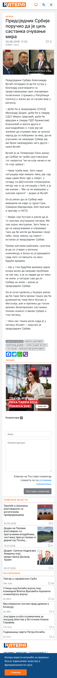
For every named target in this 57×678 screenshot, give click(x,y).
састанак (11, 349)
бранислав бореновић (31, 349)
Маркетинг (21, 653)
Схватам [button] (15, 672)
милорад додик (15, 345)
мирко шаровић (34, 341)
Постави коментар (37, 491)
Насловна (9, 653)
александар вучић (36, 345)
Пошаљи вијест (37, 653)
